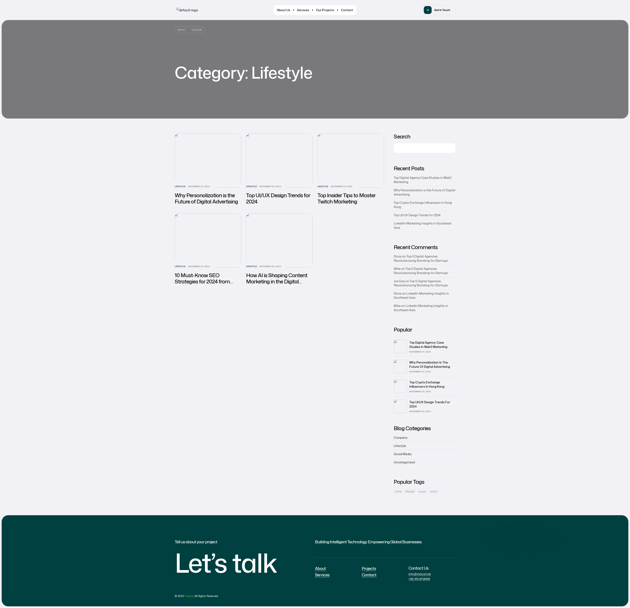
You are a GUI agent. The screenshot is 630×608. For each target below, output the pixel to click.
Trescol (189, 596)
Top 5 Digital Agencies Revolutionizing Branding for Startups (421, 258)
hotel (398, 491)
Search (402, 136)
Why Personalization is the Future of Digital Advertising (206, 198)
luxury (422, 491)
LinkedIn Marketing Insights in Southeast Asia (421, 295)
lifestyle (410, 491)
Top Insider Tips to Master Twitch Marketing (346, 198)
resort (434, 491)
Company (401, 437)
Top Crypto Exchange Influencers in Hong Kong (426, 384)
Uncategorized (404, 462)
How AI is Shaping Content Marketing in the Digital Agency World (276, 281)
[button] (439, 10)
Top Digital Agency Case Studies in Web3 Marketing (428, 344)
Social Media (402, 454)
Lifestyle (180, 186)
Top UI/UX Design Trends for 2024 (278, 198)
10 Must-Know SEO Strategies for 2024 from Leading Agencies (202, 281)
